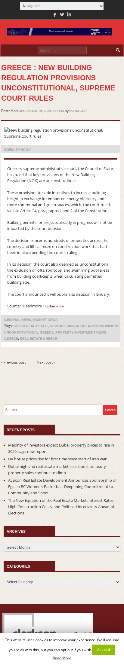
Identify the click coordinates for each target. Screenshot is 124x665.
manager (78, 111)
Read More (62, 657)
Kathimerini (54, 306)
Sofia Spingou (17, 149)
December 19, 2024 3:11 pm (41, 111)
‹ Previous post (13, 362)
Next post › (46, 362)
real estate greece (38, 338)
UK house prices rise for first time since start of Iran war (57, 459)
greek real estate (31, 326)
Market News (45, 320)
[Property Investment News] (59, 32)
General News (17, 320)
